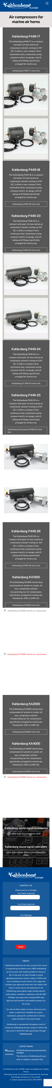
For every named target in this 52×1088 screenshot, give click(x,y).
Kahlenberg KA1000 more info (26, 605)
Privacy (26, 1072)
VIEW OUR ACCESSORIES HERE (26, 834)
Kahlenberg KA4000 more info (26, 771)
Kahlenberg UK (26, 1034)
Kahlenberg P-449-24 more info (26, 383)
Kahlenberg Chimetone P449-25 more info (25, 430)
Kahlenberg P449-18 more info (26, 204)
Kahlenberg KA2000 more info (26, 732)
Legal (28, 1069)
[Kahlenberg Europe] (21, 8)
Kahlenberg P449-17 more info (26, 71)
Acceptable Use (36, 1069)
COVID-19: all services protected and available (31, 1051)
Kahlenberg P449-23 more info (26, 250)
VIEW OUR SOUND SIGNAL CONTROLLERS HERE (26, 853)
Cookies (45, 1069)
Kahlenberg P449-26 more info (26, 565)
